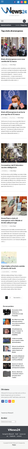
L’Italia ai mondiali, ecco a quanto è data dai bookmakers (18, 340)
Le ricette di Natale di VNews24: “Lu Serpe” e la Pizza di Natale (18, 357)
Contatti (19, 436)
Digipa (14, 445)
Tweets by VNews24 (7, 413)
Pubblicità (12, 436)
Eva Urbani (14, 271)
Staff (16, 434)
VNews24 (14, 429)
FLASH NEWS (5, 271)
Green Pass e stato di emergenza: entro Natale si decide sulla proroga (11, 220)
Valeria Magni (13, 64)
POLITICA (4, 64)
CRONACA (4, 117)
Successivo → (18, 297)
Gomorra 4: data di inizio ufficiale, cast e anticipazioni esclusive (18, 365)
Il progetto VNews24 (8, 434)
